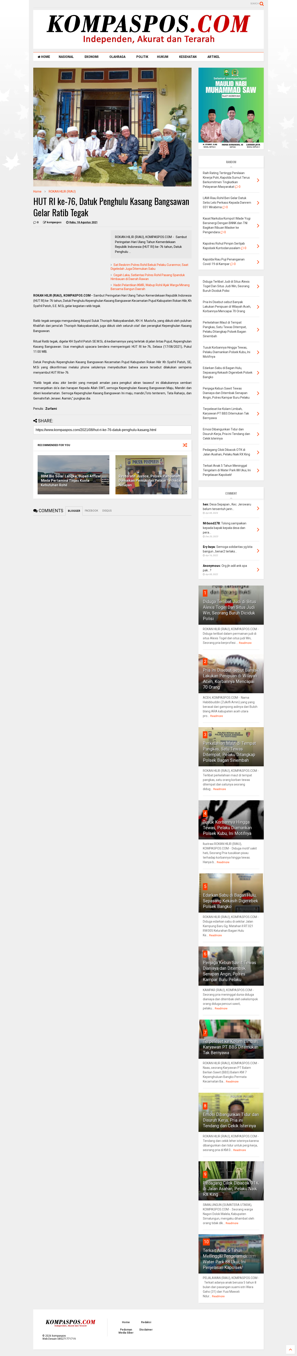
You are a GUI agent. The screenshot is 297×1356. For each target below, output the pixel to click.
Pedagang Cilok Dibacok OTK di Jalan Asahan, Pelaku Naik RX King (231, 1188)
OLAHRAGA (117, 57)
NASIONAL (66, 57)
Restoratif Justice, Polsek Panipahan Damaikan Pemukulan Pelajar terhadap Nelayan (150, 480)
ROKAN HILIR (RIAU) (62, 191)
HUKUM (162, 57)
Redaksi (146, 1322)
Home (37, 191)
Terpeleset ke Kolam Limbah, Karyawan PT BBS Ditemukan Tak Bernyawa (231, 1047)
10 (206, 1241)
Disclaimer (146, 1329)
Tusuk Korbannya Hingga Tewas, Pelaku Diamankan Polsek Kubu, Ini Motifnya (227, 827)
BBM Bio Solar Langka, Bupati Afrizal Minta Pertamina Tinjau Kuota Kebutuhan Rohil (71, 480)
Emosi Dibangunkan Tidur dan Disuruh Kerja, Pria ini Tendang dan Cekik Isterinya (231, 1120)
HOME (45, 57)
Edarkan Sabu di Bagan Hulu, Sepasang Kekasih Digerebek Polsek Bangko (230, 901)
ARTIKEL (213, 57)
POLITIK (142, 57)
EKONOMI (91, 57)
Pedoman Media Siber (125, 1331)
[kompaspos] (148, 47)
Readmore (245, 642)
